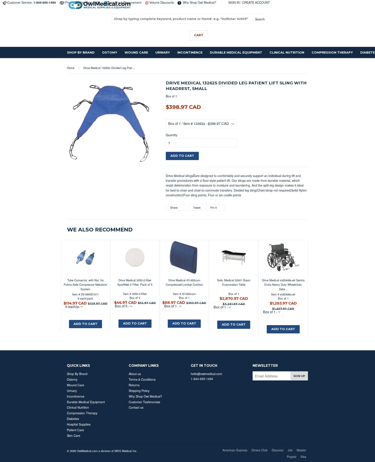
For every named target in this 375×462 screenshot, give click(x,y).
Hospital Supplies (78, 424)
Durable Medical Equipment (236, 52)
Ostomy (109, 52)
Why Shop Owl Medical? (199, 2)
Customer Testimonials (144, 402)
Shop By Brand (81, 52)
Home (70, 68)
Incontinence (189, 52)
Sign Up (299, 376)
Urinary (162, 52)
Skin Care (73, 435)
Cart (198, 35)
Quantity (171, 135)
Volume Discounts (161, 2)
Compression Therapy (332, 52)
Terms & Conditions (142, 379)
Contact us (136, 407)
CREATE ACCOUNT (256, 2)
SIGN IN (234, 2)
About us (135, 374)
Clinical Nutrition (287, 52)
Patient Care (75, 430)
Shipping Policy (139, 390)
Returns (134, 385)
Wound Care (136, 52)
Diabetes (73, 418)
